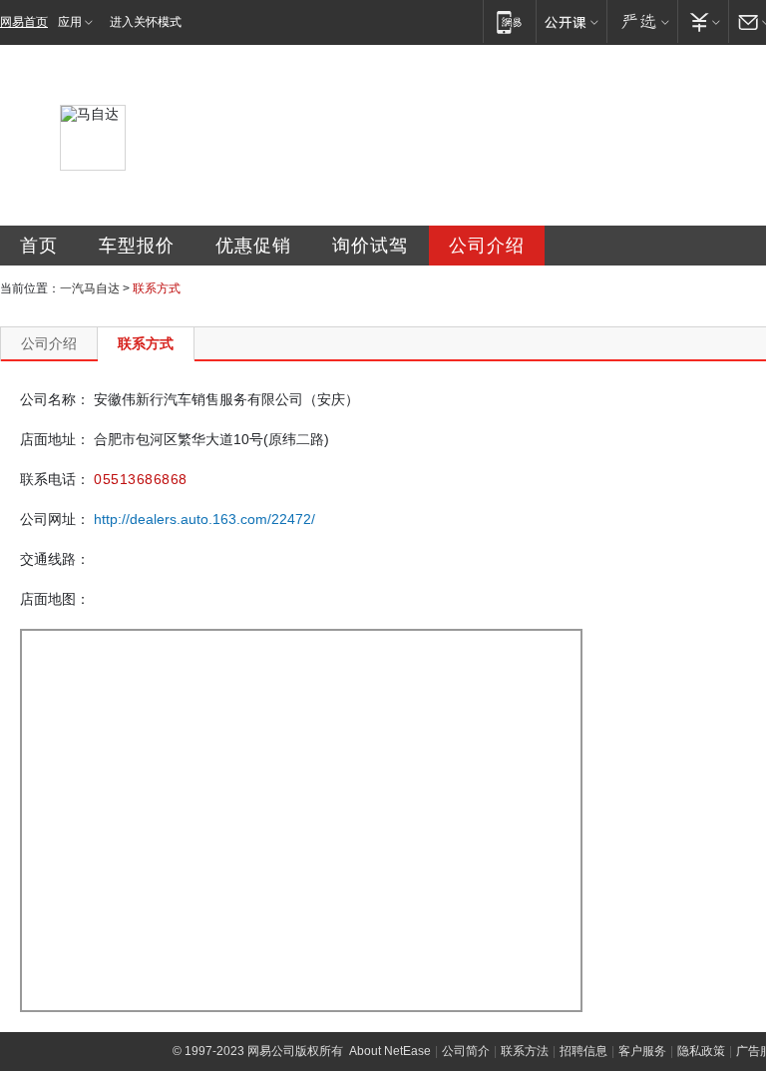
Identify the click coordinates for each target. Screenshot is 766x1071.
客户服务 (642, 1051)
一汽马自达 (90, 288)
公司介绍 (487, 246)
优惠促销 (253, 246)
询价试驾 (370, 246)
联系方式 (146, 343)
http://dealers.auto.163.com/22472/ (204, 519)
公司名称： (55, 399)
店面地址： (55, 439)
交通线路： (55, 559)
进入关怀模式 (146, 22)
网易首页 (24, 22)
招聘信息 (583, 1051)
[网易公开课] (571, 21)
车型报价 (137, 246)
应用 (70, 22)
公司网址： (55, 519)
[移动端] (509, 21)
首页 (39, 246)
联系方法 (525, 1051)
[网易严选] (641, 21)
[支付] (702, 21)
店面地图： (55, 599)
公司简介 (466, 1051)
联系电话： (55, 479)
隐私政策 (701, 1051)
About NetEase (390, 1051)
